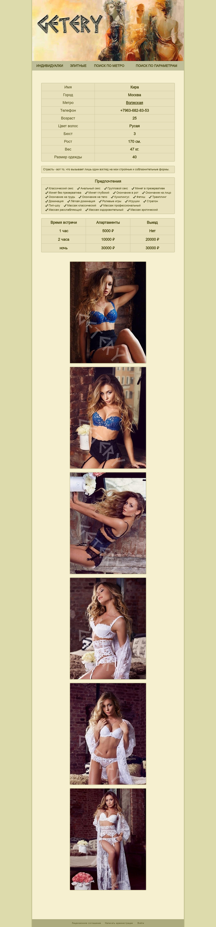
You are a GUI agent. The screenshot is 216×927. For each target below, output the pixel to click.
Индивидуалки (49, 65)
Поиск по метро (109, 65)
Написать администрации (119, 923)
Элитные (78, 65)
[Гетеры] (70, 36)
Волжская (134, 102)
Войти (141, 923)
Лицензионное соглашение (86, 923)
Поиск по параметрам (156, 65)
